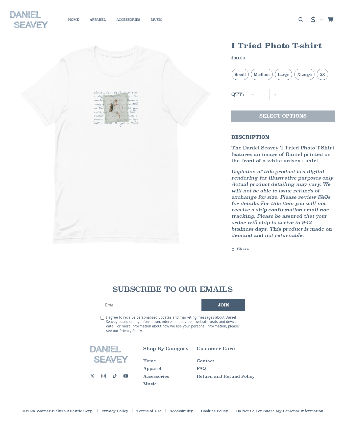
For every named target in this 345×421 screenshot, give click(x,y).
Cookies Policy (214, 411)
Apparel (152, 368)
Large (283, 74)
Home (149, 361)
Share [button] (243, 249)
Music (150, 384)
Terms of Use (148, 411)
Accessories (156, 376)
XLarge (304, 74)
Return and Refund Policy (226, 376)
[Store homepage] (109, 354)
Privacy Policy (130, 330)
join (223, 305)
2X (322, 74)
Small (240, 74)
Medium (262, 74)
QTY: (237, 94)
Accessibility (181, 411)
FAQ (201, 368)
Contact (205, 361)
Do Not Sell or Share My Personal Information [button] (279, 411)
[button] (301, 19)
